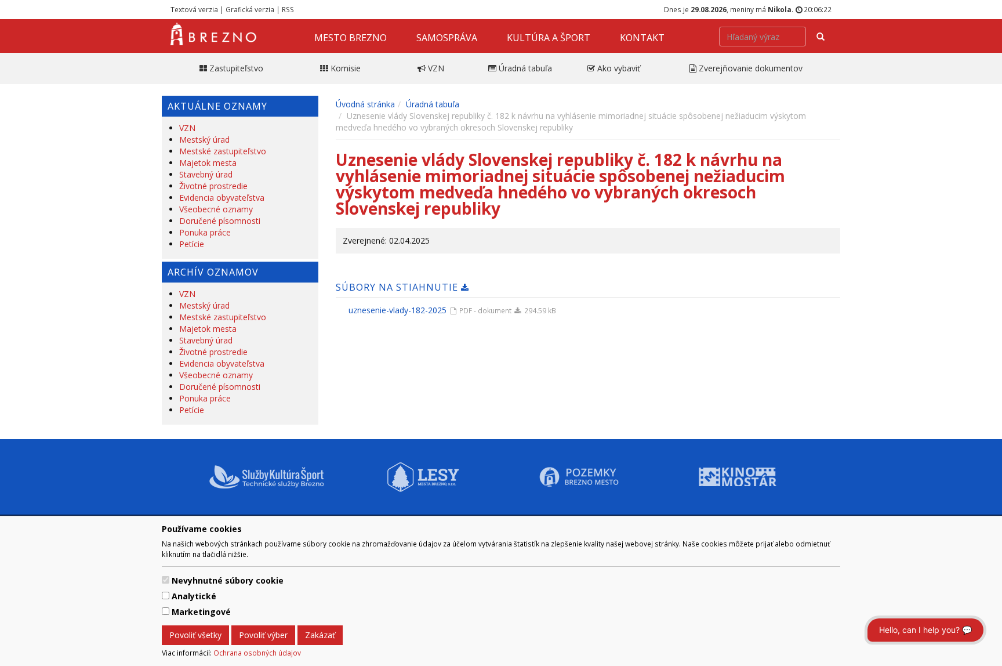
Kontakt (642, 37)
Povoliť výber (263, 634)
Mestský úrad (204, 139)
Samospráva (446, 37)
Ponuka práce (205, 232)
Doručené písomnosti (219, 220)
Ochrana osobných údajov (257, 652)
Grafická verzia (250, 9)
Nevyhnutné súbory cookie (228, 580)
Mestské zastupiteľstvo (222, 151)
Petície (191, 243)
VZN (187, 127)
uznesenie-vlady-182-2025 (397, 310)
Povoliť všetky (195, 634)
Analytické (194, 596)
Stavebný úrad (206, 174)
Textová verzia (194, 9)
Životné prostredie (213, 185)
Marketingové (201, 611)
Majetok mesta (208, 162)
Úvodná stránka (365, 104)
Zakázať (320, 634)
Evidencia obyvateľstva (221, 197)
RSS (288, 9)
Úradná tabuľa (432, 104)
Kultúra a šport (548, 37)
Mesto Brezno (350, 37)
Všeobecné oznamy (216, 209)
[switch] (165, 580)
